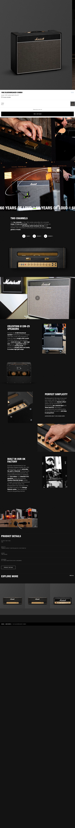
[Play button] (37, 298)
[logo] (6, 6)
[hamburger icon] (71, 6)
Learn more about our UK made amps (55, 416)
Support (60, 6)
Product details (7, 97)
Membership (54, 3)
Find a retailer (61, 3)
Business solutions (46, 3)
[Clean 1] (23, 236)
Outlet (67, 3)
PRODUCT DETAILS (8, 567)
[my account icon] (66, 6)
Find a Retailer (37, 113)
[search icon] (64, 6)
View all (72, 575)
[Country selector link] (71, 3)
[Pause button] (44, 485)
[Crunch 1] (34, 236)
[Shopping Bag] (69, 6)
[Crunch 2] (45, 236)
